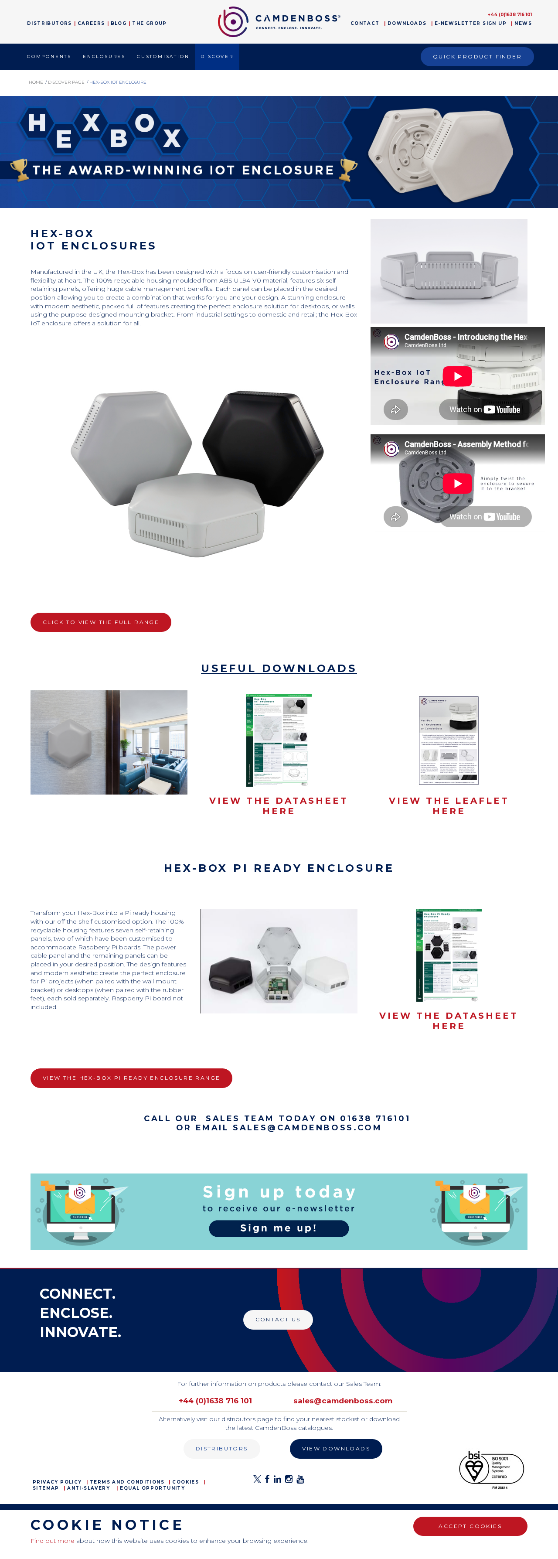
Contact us (278, 1319)
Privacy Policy (57, 1482)
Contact (365, 23)
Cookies (185, 1482)
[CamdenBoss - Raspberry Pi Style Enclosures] (279, 961)
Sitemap (46, 1488)
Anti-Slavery (88, 1488)
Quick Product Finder (477, 56)
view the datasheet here (278, 805)
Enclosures (104, 56)
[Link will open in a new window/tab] (257, 1481)
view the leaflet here (449, 805)
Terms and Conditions (127, 1482)
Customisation (163, 56)
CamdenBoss (279, 22)
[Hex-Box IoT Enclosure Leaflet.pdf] (449, 740)
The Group (149, 23)
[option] (279, 152)
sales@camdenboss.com (342, 1400)
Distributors (49, 23)
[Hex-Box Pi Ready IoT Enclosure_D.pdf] (449, 955)
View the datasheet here (448, 1020)
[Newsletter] (279, 1211)
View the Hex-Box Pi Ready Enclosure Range (131, 1078)
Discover (217, 56)
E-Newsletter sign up (471, 23)
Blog (119, 23)
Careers (91, 23)
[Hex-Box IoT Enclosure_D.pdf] (279, 740)
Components (49, 56)
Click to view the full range (101, 622)
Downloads (407, 23)
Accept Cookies (470, 1526)
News (523, 23)
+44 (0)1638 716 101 (510, 14)
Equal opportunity (152, 1488)
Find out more (53, 1541)
